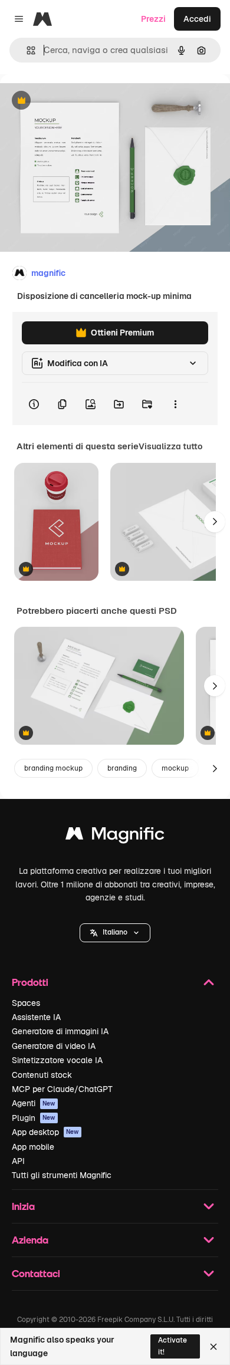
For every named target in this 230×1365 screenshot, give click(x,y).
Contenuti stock (42, 1075)
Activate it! (172, 1346)
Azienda (30, 1240)
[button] (115, 932)
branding (122, 768)
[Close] (213, 1347)
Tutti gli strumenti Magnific (61, 1175)
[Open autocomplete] (26, 50)
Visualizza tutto (170, 446)
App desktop (45, 1132)
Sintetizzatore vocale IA (57, 1060)
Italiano (115, 932)
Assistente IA (36, 1017)
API (18, 1161)
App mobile (33, 1147)
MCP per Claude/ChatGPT (62, 1089)
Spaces (26, 1003)
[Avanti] (214, 522)
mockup (175, 768)
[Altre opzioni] (175, 404)
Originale (78, 101)
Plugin (33, 1118)
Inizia (23, 1206)
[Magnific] (115, 836)
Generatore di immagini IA (60, 1031)
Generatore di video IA (54, 1046)
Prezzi (153, 19)
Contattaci (36, 1273)
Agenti (33, 1103)
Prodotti (30, 982)
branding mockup (53, 768)
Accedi (197, 19)
